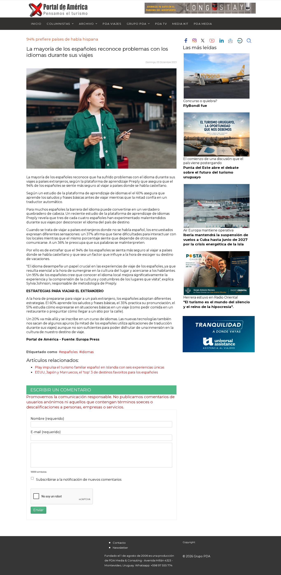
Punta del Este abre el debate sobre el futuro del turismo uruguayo (211, 172)
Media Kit (180, 23)
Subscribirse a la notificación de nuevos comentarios (78, 480)
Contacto (119, 542)
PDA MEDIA (203, 23)
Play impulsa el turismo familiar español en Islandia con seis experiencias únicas (99, 367)
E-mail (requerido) (46, 432)
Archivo (86, 23)
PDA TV (161, 23)
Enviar (38, 510)
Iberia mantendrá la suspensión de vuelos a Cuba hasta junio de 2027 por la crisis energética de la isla (215, 239)
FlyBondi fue (195, 106)
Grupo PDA (136, 23)
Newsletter (120, 547)
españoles (69, 352)
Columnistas (58, 23)
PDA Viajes (112, 23)
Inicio (36, 23)
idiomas (87, 352)
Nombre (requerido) (47, 419)
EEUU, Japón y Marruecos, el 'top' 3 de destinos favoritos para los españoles (96, 372)
